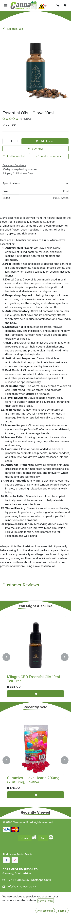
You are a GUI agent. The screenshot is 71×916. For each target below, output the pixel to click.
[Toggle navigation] (5, 5)
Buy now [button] (37, 148)
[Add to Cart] (35, 693)
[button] (6, 657)
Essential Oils (14, 28)
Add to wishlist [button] (16, 156)
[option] (35, 657)
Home (24, 838)
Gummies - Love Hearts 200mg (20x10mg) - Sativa (33, 780)
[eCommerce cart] (57, 5)
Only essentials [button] (45, 910)
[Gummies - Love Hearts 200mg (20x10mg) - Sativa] (35, 746)
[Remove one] (5, 141)
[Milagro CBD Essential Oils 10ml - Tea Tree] (35, 645)
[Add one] (17, 141)
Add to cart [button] (46, 141)
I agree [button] (62, 910)
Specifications (11, 183)
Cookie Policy (45, 900)
